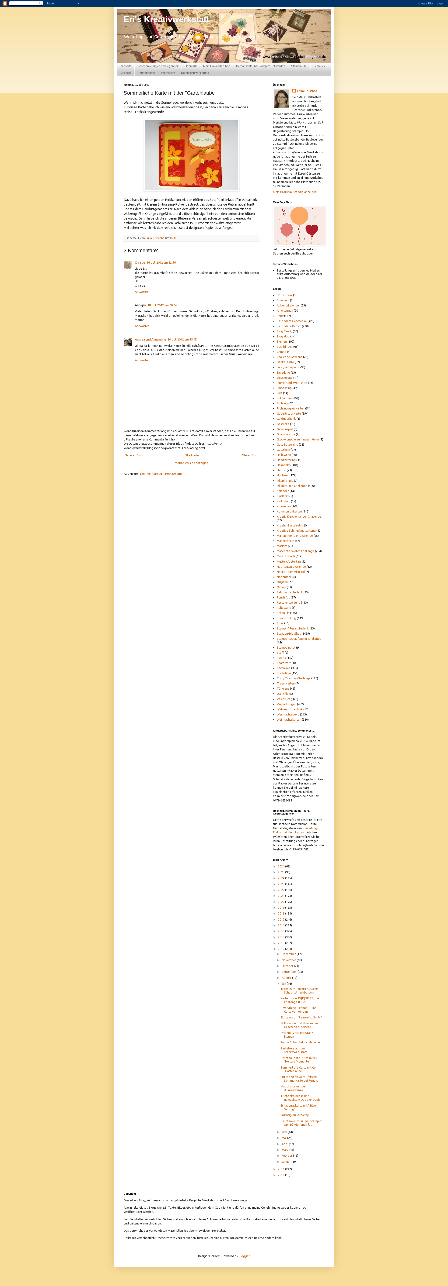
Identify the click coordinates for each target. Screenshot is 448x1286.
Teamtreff (284, 662)
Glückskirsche (286, 434)
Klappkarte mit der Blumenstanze (293, 1088)
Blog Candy (284, 331)
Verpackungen (286, 704)
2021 (281, 895)
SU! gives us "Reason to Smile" (301, 1017)
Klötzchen (283, 501)
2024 (281, 878)
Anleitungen (285, 310)
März (285, 1149)
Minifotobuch (286, 556)
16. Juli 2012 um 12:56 (161, 262)
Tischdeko (284, 673)
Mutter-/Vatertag (289, 561)
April (285, 1143)
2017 (281, 919)
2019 (281, 907)
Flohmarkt (191, 66)
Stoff (280, 652)
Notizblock (284, 576)
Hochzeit (283, 475)
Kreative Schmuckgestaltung (296, 530)
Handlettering (286, 459)
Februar (287, 1155)
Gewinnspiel (285, 429)
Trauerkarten (286, 683)
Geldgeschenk (286, 418)
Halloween (284, 454)
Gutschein (283, 449)
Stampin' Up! (299, 66)
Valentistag (284, 699)
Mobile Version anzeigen (191, 462)
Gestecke (126, 73)
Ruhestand (284, 607)
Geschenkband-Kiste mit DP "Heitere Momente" (299, 1059)
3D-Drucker (284, 295)
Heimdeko (284, 465)
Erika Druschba (307, 91)
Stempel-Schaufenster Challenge (299, 638)
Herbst (281, 470)
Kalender (283, 490)
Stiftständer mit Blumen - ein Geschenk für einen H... (299, 1024)
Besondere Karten (289, 326)
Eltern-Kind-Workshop (292, 382)
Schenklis (283, 612)
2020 (281, 901)
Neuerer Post (134, 455)
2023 (281, 884)
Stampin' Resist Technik (293, 628)
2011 (281, 1169)
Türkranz (283, 688)
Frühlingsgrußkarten (290, 408)
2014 (281, 937)
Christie (140, 262)
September (290, 971)
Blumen (282, 341)
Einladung (283, 372)
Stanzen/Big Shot (289, 633)
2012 (281, 948)
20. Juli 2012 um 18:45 (182, 339)
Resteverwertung (288, 602)
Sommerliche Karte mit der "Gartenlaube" (298, 1069)
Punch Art (283, 597)
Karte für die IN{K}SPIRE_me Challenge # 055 (299, 1000)
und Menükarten (293, 832)
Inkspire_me (285, 480)
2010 (281, 1174)
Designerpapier (287, 367)
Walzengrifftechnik (290, 709)
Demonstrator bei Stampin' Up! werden (260, 66)
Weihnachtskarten (289, 719)
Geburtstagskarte (289, 413)
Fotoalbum (284, 398)
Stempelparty (286, 647)
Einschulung (285, 377)
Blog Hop (283, 336)
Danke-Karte (285, 362)
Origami (282, 582)
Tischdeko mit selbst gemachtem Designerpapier (301, 1097)
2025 (281, 872)
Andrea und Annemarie (150, 339)
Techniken (283, 668)
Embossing (284, 387)
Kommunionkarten (289, 511)
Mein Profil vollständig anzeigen (295, 191)
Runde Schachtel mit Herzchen (301, 1042)
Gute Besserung (287, 444)
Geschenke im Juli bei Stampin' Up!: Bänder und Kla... (301, 1122)
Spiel (280, 623)
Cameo (281, 351)
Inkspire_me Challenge (292, 485)
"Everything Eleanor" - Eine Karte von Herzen (298, 1009)
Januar (286, 1161)
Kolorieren (284, 506)
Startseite (125, 66)
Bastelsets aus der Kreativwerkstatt (293, 1050)
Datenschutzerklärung (195, 73)
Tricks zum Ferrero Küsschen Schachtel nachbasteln (299, 990)
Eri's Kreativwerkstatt (166, 19)
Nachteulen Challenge (291, 566)
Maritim (282, 545)
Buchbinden (285, 346)
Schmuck (319, 66)
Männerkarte (285, 540)
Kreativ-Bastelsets (289, 525)
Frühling (282, 403)
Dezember (289, 954)
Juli (284, 983)
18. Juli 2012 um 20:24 (162, 305)
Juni (285, 1132)
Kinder (281, 496)
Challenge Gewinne (289, 356)
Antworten (142, 291)
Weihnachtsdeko (288, 714)
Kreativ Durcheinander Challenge (299, 516)
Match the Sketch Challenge (295, 551)
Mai (284, 1137)
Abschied (283, 300)
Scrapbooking (286, 618)
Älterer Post (249, 455)
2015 (281, 931)
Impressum (168, 73)
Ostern (281, 587)
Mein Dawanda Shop (216, 66)
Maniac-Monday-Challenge (295, 535)
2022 (281, 889)
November (289, 960)
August (287, 977)
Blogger (244, 1256)
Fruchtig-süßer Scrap (294, 1115)
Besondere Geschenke (292, 321)
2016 (281, 925)
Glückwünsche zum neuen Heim (298, 439)
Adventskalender (288, 305)
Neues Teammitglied (291, 571)
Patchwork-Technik (290, 592)
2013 (281, 943)
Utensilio (283, 693)
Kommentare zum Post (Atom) (161, 473)
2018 (281, 913)
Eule (279, 393)
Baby (280, 315)
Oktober (288, 965)
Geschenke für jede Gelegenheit (157, 66)
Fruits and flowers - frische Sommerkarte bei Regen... (299, 1078)
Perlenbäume (146, 73)
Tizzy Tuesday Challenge (294, 678)
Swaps (281, 657)
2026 (281, 866)
